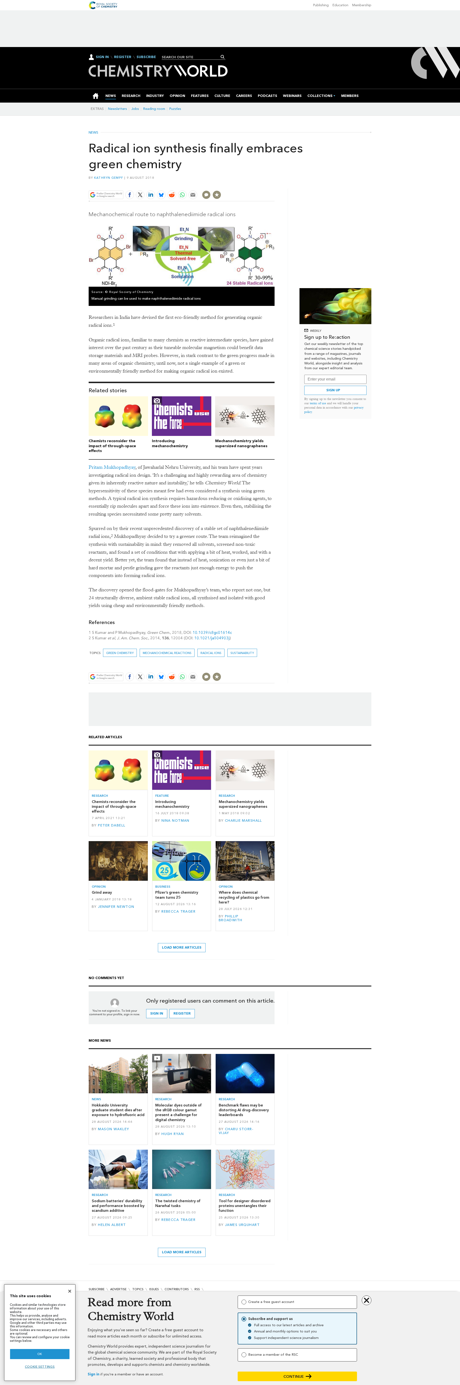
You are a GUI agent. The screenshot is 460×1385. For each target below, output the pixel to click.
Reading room (154, 109)
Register (122, 57)
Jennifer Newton (116, 907)
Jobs (135, 109)
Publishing (321, 5)
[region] (40, 1332)
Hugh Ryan (172, 1134)
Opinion (99, 886)
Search (222, 57)
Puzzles (175, 109)
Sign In (102, 57)
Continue (293, 1376)
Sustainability (242, 653)
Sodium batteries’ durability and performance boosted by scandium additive (118, 1206)
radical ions (211, 653)
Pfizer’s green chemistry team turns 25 (176, 894)
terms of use (318, 403)
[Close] (69, 1291)
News (93, 133)
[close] (274, 184)
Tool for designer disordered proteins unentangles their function (244, 1206)
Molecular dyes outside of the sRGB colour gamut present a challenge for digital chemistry (178, 1112)
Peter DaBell (111, 825)
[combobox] (192, 57)
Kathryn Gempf (108, 177)
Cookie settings (40, 1366)
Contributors (177, 1289)
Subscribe (146, 57)
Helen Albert (112, 1225)
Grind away (102, 892)
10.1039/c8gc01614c (212, 632)
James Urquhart (242, 1225)
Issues (154, 1289)
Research (100, 795)
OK (39, 1354)
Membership (361, 5)
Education (340, 5)
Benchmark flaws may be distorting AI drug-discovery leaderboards (244, 1110)
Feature (162, 795)
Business (162, 886)
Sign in (93, 1374)
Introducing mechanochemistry (170, 443)
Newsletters (117, 109)
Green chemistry (120, 653)
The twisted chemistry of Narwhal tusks (178, 1203)
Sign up (333, 390)
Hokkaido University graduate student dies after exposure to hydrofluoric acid (118, 1110)
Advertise (118, 1289)
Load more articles (181, 947)
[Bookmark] (217, 194)
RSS (197, 1289)
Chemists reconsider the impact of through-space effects (112, 446)
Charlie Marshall (243, 821)
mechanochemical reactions (167, 653)
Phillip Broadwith (230, 918)
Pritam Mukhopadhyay (112, 467)
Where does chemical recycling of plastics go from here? (244, 897)
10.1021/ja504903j (212, 638)
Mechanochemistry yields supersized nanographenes (241, 443)
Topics (138, 1289)
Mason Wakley (113, 1129)
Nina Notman (175, 821)
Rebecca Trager (178, 911)
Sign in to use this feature (251, 184)
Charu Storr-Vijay (236, 1131)
